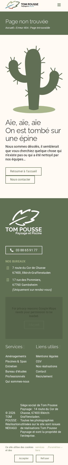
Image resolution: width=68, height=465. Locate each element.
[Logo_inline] (21, 2)
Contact (41, 371)
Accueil (9, 27)
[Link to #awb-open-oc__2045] (59, 5)
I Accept (34, 324)
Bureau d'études (16, 371)
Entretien (11, 366)
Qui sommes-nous (17, 381)
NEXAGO (11, 428)
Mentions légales (47, 356)
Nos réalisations (46, 366)
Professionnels (15, 376)
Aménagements (15, 356)
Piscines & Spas (16, 361)
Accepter (24, 458)
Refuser (45, 458)
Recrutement (44, 376)
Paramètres (54, 447)
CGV (39, 361)
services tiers (39, 449)
